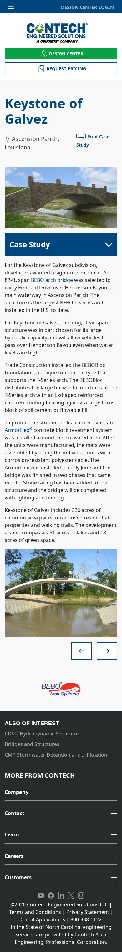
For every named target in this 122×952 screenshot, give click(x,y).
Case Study (29, 244)
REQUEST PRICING (66, 69)
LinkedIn (61, 895)
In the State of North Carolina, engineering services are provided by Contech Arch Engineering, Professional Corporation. (61, 934)
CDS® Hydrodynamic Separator (42, 733)
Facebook (51, 895)
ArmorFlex (18, 430)
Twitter (71, 895)
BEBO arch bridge (52, 280)
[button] (61, 792)
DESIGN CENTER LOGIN (87, 7)
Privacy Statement (87, 912)
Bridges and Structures (32, 744)
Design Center (66, 54)
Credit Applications (42, 919)
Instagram (81, 895)
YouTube (41, 895)
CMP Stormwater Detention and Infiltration (56, 754)
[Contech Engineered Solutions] (61, 33)
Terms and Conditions (35, 912)
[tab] (61, 792)
